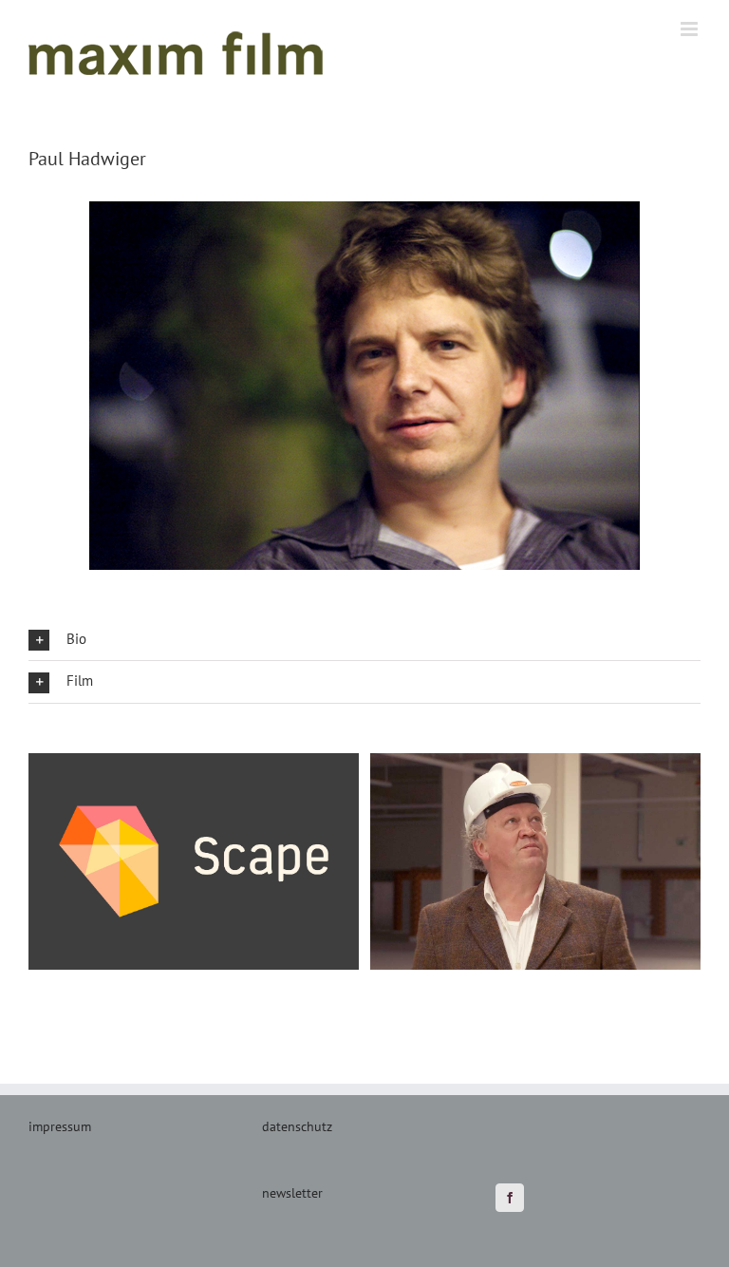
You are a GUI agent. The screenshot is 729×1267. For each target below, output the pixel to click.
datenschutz (297, 1126)
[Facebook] (509, 1197)
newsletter (292, 1192)
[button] (364, 639)
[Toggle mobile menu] (691, 29)
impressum (59, 1126)
